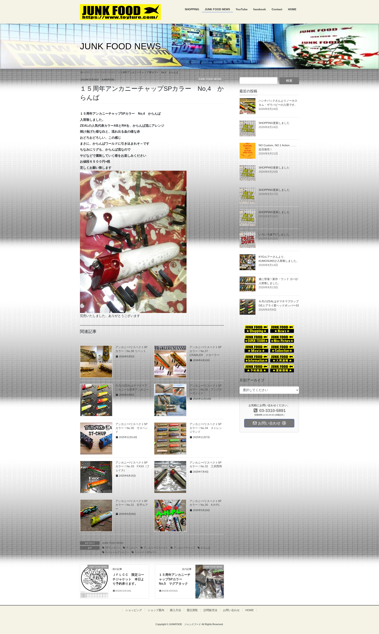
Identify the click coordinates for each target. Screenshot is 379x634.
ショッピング (133, 610)
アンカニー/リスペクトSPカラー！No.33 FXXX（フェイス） (132, 466)
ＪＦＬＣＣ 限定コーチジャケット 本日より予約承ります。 (128, 579)
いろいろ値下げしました (274, 234)
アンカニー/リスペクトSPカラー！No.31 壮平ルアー (131, 504)
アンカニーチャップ (184, 547)
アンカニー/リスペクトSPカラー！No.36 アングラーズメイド (206, 389)
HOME (249, 610)
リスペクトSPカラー (146, 552)
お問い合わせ (231, 610)
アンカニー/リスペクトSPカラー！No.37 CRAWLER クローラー (205, 351)
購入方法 (175, 610)
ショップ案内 (156, 610)
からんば (205, 547)
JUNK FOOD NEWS (209, 79)
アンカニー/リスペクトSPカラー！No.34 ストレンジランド (206, 427)
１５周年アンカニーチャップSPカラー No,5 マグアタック (174, 579)
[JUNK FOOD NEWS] (94, 581)
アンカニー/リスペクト (156, 547)
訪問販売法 (210, 610)
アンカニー (132, 547)
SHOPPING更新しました (274, 123)
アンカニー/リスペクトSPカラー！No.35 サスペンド (131, 427)
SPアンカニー (112, 547)
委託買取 (192, 610)
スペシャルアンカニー (117, 552)
